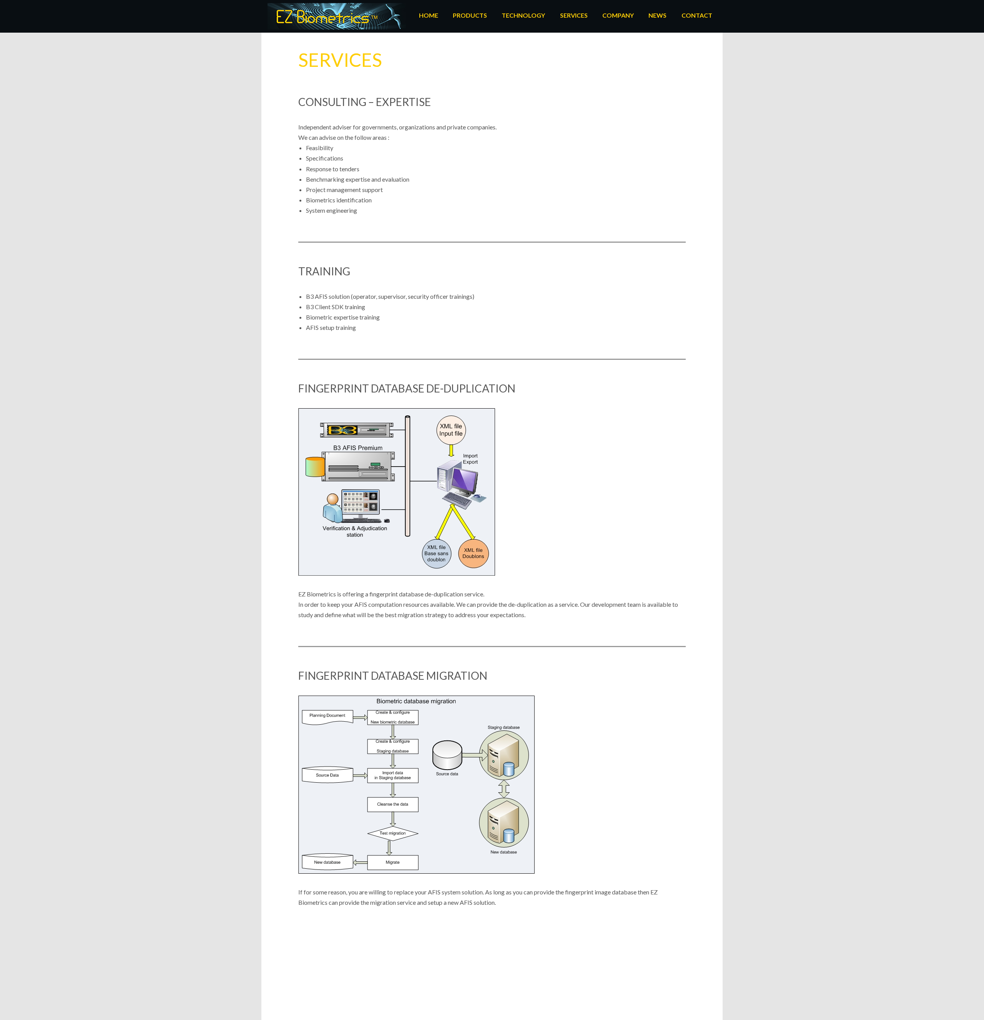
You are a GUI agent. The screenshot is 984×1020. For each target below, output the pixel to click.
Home (428, 15)
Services (574, 15)
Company (618, 15)
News (657, 15)
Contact (696, 15)
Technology (523, 15)
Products (470, 15)
